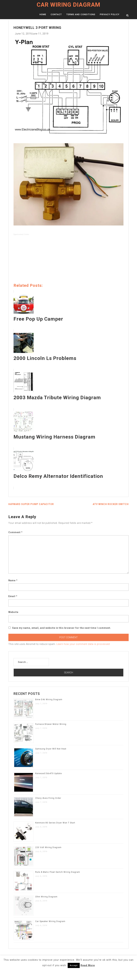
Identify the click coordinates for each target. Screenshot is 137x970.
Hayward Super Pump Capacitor (31, 504)
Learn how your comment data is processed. (83, 644)
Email (12, 596)
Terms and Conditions (80, 14)
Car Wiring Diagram (68, 4)
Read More (88, 965)
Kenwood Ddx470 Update (48, 773)
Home (42, 14)
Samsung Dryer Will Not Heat (50, 749)
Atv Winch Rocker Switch (111, 504)
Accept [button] (74, 965)
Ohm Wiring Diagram (46, 897)
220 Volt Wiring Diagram (48, 847)
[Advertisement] (68, 260)
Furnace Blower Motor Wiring (50, 724)
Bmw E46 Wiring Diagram (48, 699)
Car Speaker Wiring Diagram (50, 921)
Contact (56, 14)
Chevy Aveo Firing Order (48, 798)
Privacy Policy (109, 14)
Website (13, 612)
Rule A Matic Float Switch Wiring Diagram (57, 872)
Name (13, 580)
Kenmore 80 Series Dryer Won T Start (55, 823)
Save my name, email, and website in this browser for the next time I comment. (61, 628)
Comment (15, 532)
